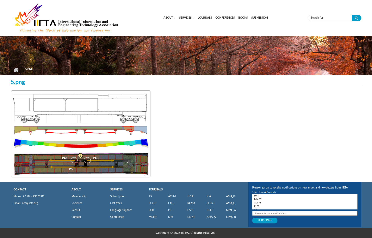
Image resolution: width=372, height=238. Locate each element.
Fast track (116, 203)
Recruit (75, 210)
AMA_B (230, 196)
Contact (76, 217)
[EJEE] (304, 206)
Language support (121, 210)
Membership (78, 196)
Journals (205, 18)
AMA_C (230, 203)
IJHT (151, 210)
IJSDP (152, 203)
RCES (210, 210)
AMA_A (211, 217)
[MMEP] (304, 199)
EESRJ (210, 203)
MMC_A (231, 210)
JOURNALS (156, 189)
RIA (209, 196)
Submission (259, 18)
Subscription (117, 196)
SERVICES (116, 189)
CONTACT (20, 189)
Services (185, 18)
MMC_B (231, 217)
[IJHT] (304, 195)
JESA (190, 196)
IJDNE (191, 217)
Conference (117, 217)
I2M (170, 217)
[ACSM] (304, 202)
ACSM (172, 196)
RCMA (191, 203)
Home (16, 70)
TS (150, 196)
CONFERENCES (225, 18)
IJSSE (190, 210)
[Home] (67, 18)
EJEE (171, 203)
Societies (76, 203)
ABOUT (76, 189)
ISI (169, 210)
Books (243, 18)
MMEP (153, 217)
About (168, 18)
